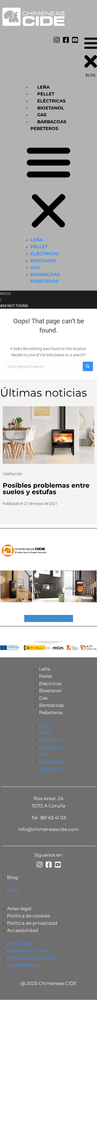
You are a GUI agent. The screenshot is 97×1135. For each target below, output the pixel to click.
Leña (43, 87)
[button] (48, 187)
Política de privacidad (32, 923)
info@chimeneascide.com (48, 829)
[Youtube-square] (75, 40)
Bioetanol (50, 108)
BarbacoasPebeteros (51, 709)
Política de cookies (28, 915)
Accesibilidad (22, 930)
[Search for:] (42, 366)
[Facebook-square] (66, 40)
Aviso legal (19, 908)
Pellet (45, 93)
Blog (12, 877)
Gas (41, 114)
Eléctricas (51, 101)
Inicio (5, 293)
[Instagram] (57, 40)
